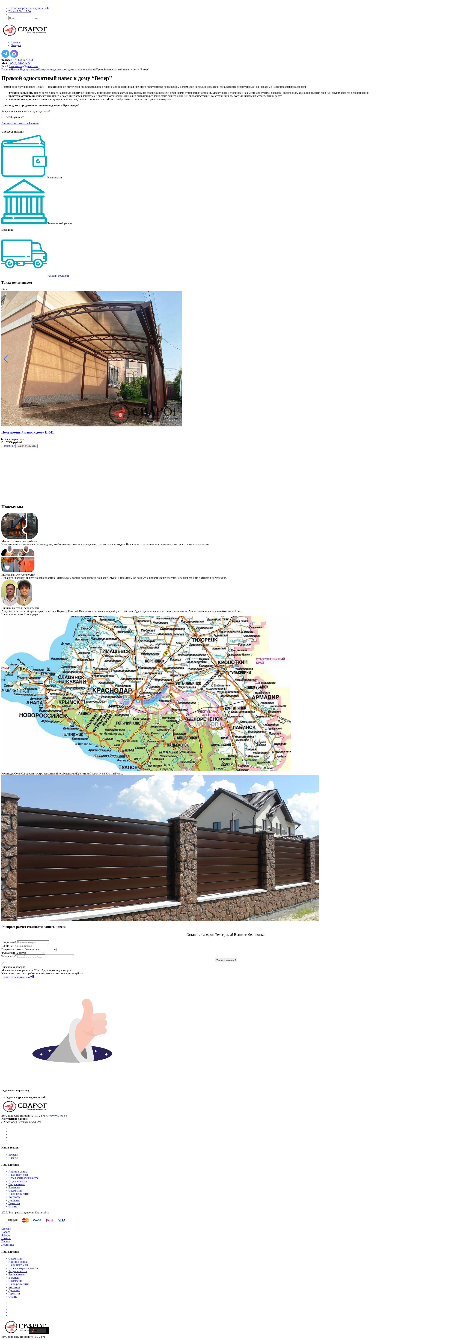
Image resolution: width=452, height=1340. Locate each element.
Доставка (14, 1200)
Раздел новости (17, 1181)
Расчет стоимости (26, 446)
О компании (15, 1190)
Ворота (5, 1231)
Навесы (15, 69)
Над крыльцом (29, 69)
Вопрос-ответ (16, 1184)
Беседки (13, 1154)
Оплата (12, 1206)
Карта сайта (42, 1212)
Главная (6, 69)
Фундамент (8, 952)
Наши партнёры (18, 1174)
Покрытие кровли (12, 949)
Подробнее (8, 445)
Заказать (33, 123)
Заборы (5, 1235)
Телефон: (6, 956)
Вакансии (14, 1187)
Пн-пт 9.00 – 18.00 (19, 11)
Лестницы (7, 1244)
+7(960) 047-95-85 (23, 59)
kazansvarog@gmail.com (23, 66)
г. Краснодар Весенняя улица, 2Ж (28, 8)
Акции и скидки (18, 1171)
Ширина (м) (8, 942)
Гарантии (14, 1203)
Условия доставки (58, 275)
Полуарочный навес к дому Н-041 (27, 432)
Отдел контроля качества (23, 1177)
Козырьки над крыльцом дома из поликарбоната (67, 69)
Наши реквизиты (18, 1193)
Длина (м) (7, 945)
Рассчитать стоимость (14, 123)
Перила (5, 1241)
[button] (5, 359)
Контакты (14, 1196)
